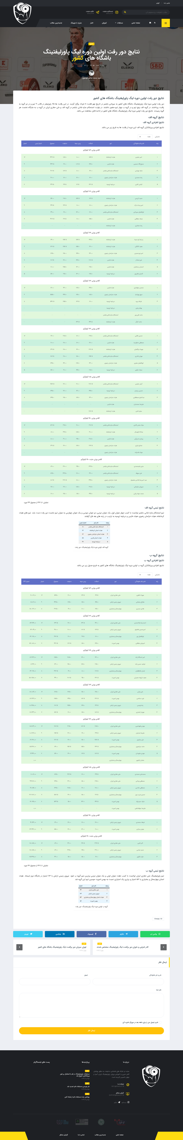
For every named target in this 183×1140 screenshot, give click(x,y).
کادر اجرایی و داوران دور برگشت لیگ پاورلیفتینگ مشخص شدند (122, 947)
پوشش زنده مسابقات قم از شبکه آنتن (77, 1097)
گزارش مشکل (63, 1135)
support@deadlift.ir (116, 1095)
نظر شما (158, 990)
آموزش (104, 23)
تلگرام (115, 1103)
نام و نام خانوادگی (155, 975)
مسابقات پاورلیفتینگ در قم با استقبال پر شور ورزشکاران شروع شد (74, 1075)
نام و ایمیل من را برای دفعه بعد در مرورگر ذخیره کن (140, 1022)
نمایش (153, 136)
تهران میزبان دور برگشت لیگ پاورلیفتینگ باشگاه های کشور (62, 947)
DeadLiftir (109, 14)
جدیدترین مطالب (56, 23)
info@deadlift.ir (117, 1086)
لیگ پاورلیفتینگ (158, 919)
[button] (145, 136)
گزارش (157, 3)
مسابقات (120, 23)
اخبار (91, 23)
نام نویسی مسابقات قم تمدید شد (78, 1086)
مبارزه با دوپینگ (76, 23)
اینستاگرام (124, 1103)
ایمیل (86, 975)
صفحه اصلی (136, 23)
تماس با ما (167, 3)
